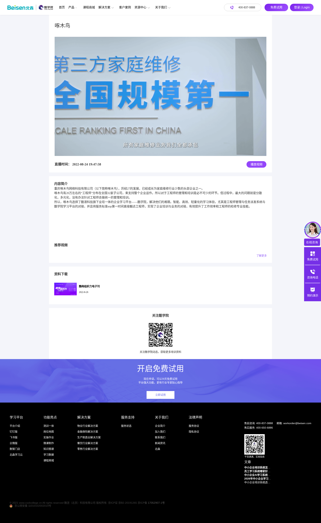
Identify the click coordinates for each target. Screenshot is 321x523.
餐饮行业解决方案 (87, 443)
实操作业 (48, 437)
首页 (62, 7)
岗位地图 (48, 431)
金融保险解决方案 (87, 431)
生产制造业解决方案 (89, 437)
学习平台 (16, 417)
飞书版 (13, 437)
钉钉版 (13, 431)
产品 (71, 7)
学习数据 (48, 454)
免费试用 (276, 7)
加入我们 (160, 431)
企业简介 (160, 425)
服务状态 (126, 425)
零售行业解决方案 (87, 448)
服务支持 (127, 417)
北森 (157, 448)
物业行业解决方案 (87, 425)
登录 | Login (302, 7)
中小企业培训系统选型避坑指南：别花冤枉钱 (258, 482)
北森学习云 (16, 454)
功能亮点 (50, 417)
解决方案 (104, 7)
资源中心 (140, 7)
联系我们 (160, 437)
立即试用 (160, 394)
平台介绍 (15, 425)
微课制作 (48, 443)
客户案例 (125, 7)
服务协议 (194, 425)
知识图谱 (48, 448)
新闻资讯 (160, 443)
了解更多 (261, 255)
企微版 (13, 443)
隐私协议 (194, 431)
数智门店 (15, 448)
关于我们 (161, 7)
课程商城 (89, 7)
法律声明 (195, 417)
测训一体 (48, 425)
